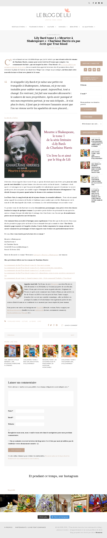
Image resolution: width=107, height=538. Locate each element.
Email (10, 417)
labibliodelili (39, 310)
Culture (50, 27)
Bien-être (74, 27)
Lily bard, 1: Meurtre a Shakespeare (46, 255)
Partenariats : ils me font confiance (30, 527)
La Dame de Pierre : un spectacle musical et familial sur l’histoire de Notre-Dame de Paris (96, 196)
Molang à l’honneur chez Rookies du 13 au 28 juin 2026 (96, 181)
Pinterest (17, 313)
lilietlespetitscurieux (14, 310)
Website (11, 424)
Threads (24, 313)
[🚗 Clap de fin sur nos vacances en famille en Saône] (45, 503)
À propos (8, 527)
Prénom (83, 85)
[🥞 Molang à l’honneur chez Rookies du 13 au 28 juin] (9, 503)
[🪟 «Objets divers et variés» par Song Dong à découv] (80, 503)
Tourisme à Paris (36, 27)
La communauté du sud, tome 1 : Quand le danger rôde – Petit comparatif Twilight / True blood (37, 278)
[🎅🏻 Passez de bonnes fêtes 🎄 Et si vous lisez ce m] (98, 503)
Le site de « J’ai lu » (11, 118)
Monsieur (54, 284)
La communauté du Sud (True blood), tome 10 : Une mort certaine (27, 265)
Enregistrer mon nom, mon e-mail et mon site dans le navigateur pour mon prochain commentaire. (40, 434)
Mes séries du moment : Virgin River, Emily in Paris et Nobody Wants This (96, 168)
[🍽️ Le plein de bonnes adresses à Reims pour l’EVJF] (27, 503)
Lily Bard (32, 321)
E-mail (83, 94)
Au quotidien (87, 27)
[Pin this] (57, 325)
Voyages (62, 27)
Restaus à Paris (18, 27)
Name (10, 411)
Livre (39, 321)
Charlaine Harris (14, 321)
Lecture (57, 48)
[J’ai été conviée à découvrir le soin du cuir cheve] (62, 503)
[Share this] (47, 325)
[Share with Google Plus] (54, 325)
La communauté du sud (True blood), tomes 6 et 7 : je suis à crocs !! (27, 270)
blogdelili (40, 307)
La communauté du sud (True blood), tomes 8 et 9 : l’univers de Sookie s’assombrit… (33, 268)
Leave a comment (71, 325)
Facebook (10, 313)
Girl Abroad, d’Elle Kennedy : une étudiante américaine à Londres (97, 143)
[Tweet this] (51, 325)
